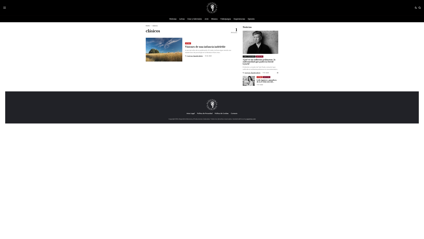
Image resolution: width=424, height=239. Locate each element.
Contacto (234, 113)
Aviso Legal (191, 113)
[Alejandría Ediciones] (212, 7)
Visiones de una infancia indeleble (205, 46)
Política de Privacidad (204, 113)
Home (148, 26)
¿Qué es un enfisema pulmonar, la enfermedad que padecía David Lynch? (259, 62)
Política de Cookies (221, 113)
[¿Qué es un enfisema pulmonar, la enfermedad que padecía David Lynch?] (260, 42)
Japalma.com (251, 119)
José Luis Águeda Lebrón (195, 56)
